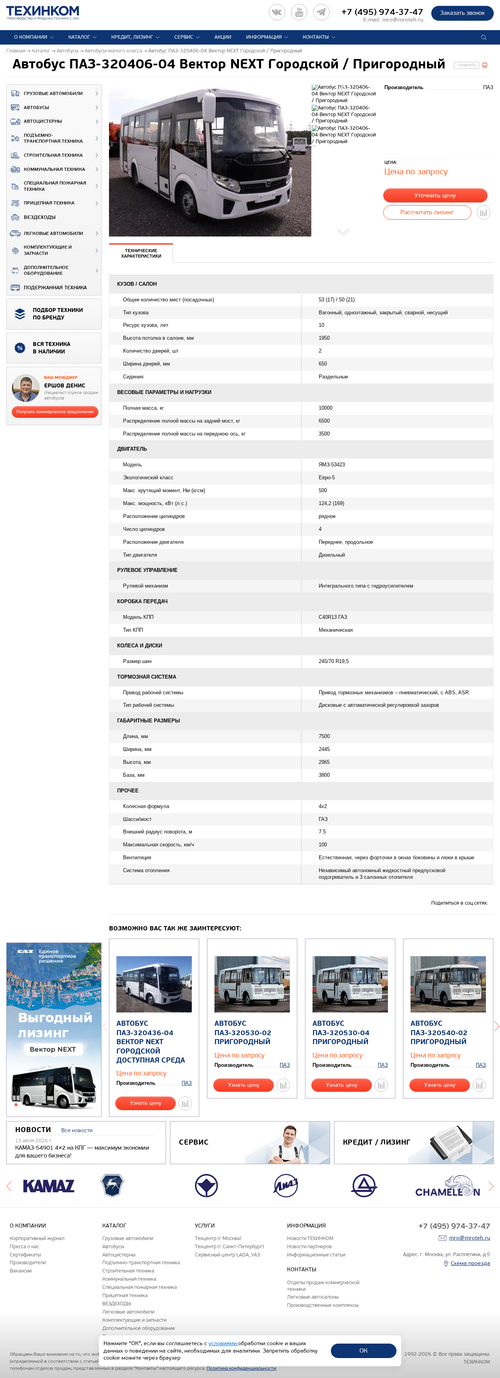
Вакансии (21, 1271)
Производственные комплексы (323, 1305)
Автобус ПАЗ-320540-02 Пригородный (439, 1032)
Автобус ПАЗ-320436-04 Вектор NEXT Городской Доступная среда (150, 1042)
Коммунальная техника (54, 169)
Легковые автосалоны (313, 1297)
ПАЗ (187, 1083)
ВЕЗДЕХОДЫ (39, 217)
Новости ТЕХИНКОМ (310, 1238)
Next (344, 231)
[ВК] (277, 12)
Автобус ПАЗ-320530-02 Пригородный (242, 1032)
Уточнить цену (435, 195)
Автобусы (36, 108)
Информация (264, 37)
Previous (344, 89)
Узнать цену (145, 1103)
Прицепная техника (49, 203)
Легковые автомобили (53, 234)
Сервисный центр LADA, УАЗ (227, 1255)
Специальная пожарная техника (55, 186)
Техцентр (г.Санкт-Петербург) (229, 1246)
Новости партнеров (309, 1246)
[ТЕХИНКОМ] (50, 13)
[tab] (141, 254)
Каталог (79, 37)
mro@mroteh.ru (402, 19)
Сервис (183, 37)
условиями (223, 1343)
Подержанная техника (55, 288)
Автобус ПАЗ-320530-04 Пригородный (341, 1032)
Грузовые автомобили (53, 94)
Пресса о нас (24, 1246)
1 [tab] (16, 1104)
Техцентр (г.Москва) (218, 1238)
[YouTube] (299, 12)
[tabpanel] (54, 1030)
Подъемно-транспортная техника (53, 139)
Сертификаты (25, 1255)
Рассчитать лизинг (427, 212)
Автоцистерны (43, 121)
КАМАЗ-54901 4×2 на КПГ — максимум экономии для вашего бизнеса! (82, 1151)
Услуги (205, 1225)
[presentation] (141, 253)
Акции (222, 37)
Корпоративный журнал (37, 1238)
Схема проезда (470, 1263)
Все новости (77, 1130)
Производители (28, 1262)
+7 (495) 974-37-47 (382, 12)
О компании (30, 37)
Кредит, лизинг (132, 37)
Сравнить (466, 65)
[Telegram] (321, 12)
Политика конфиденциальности (241, 1368)
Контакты (316, 37)
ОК (363, 1350)
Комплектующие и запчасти (48, 250)
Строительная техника (53, 155)
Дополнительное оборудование (46, 271)
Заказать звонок (462, 12)
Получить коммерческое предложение (55, 411)
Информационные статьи (316, 1255)
